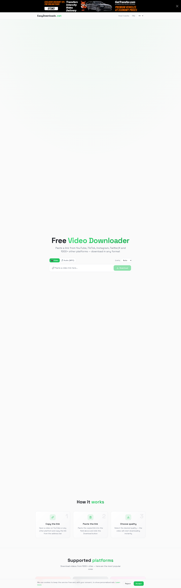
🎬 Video (54, 260)
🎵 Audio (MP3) (67, 260)
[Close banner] (177, 6)
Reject (128, 583)
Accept (139, 583)
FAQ (133, 16)
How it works (123, 16)
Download (124, 268)
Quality (117, 260)
